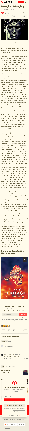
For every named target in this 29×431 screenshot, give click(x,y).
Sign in (26, 2)
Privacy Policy (15, 411)
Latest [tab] (6, 366)
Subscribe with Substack (15, 405)
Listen (25, 12)
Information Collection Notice (19, 410)
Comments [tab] (4, 341)
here (13, 253)
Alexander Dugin (11, 374)
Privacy (15, 419)
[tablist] (7, 341)
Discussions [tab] (12, 366)
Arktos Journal (8, 12)
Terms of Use (22, 408)
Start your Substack (11, 424)
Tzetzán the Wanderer (9, 354)
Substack (7, 428)
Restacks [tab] (10, 341)
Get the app (21, 424)
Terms (19, 419)
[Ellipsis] (27, 354)
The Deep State (5, 370)
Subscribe (21, 2)
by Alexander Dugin (6, 372)
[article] (14, 373)
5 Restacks (17, 326)
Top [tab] (3, 366)
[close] (25, 381)
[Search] (26, 366)
